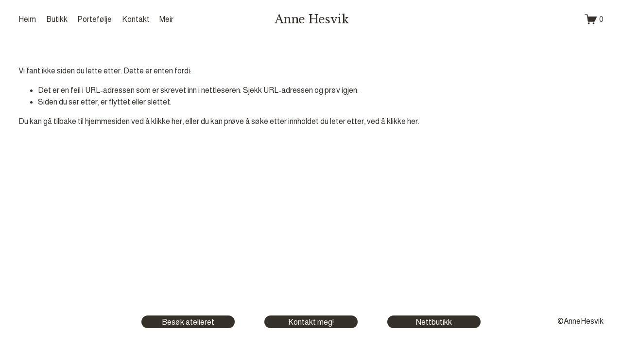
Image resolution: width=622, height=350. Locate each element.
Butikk (57, 19)
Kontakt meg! (311, 322)
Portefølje (94, 19)
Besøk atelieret (188, 322)
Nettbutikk (434, 322)
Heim (27, 19)
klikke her (166, 121)
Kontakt (136, 19)
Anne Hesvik (312, 19)
